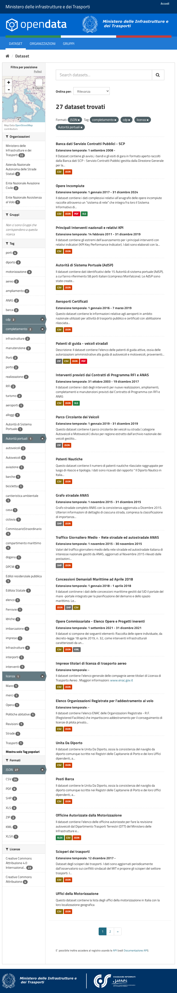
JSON (68, 172)
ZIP (59, 361)
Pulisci (38, 71)
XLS (84, 214)
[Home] (7, 56)
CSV (59, 172)
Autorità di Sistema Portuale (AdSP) (84, 265)
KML (76, 649)
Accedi (165, 3)
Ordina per (63, 91)
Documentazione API (136, 950)
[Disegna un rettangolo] (38, 82)
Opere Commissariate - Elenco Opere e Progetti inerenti (100, 621)
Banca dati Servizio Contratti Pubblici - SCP (90, 143)
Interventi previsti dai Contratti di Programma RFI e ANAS (102, 375)
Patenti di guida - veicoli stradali (82, 343)
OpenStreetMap (24, 125)
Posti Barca (65, 779)
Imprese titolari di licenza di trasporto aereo (91, 663)
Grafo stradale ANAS (72, 495)
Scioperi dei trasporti (73, 851)
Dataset (15, 43)
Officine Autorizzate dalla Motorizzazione (89, 815)
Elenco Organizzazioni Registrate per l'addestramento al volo (104, 700)
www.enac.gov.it (121, 680)
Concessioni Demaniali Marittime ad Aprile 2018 (94, 579)
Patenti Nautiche (69, 459)
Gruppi (68, 43)
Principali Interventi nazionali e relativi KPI (90, 227)
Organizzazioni (43, 43)
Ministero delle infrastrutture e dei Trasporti (48, 6)
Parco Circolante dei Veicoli (77, 417)
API (115, 950)
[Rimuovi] (79, 120)
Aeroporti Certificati (72, 301)
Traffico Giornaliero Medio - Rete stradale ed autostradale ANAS (107, 537)
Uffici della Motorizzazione (77, 893)
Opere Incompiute (70, 185)
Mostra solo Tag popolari (23, 751)
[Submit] (158, 75)
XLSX (59, 837)
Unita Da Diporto (69, 742)
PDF (76, 214)
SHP (59, 523)
